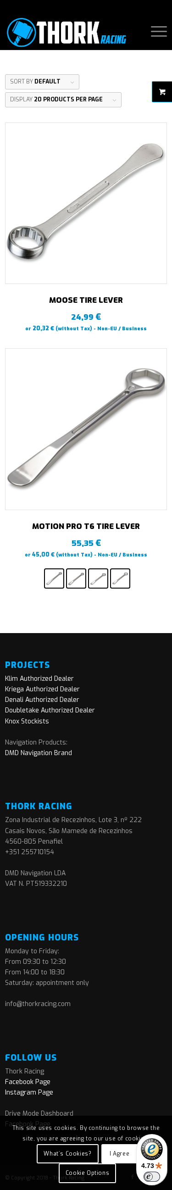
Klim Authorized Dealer (39, 678)
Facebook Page (27, 1082)
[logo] (69, 31)
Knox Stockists (27, 721)
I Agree (119, 1153)
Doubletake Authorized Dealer (50, 710)
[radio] (54, 578)
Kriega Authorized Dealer (42, 689)
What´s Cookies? (67, 1153)
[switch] (152, 1177)
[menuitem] (154, 31)
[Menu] (154, 31)
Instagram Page (29, 1092)
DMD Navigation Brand (38, 753)
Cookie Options (87, 1173)
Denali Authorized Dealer (42, 699)
